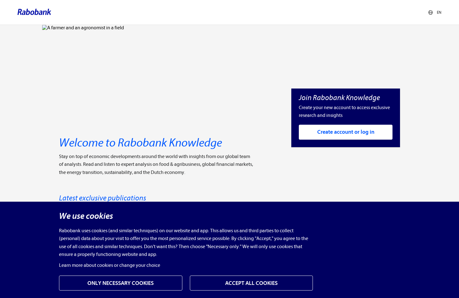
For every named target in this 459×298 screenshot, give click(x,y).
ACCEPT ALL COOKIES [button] (251, 283)
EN (439, 12)
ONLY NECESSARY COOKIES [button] (120, 283)
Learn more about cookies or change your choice (109, 265)
